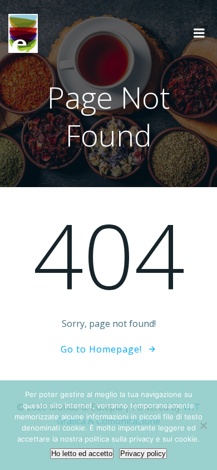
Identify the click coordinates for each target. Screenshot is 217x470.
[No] (203, 425)
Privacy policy (143, 453)
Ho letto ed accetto (81, 453)
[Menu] (199, 33)
